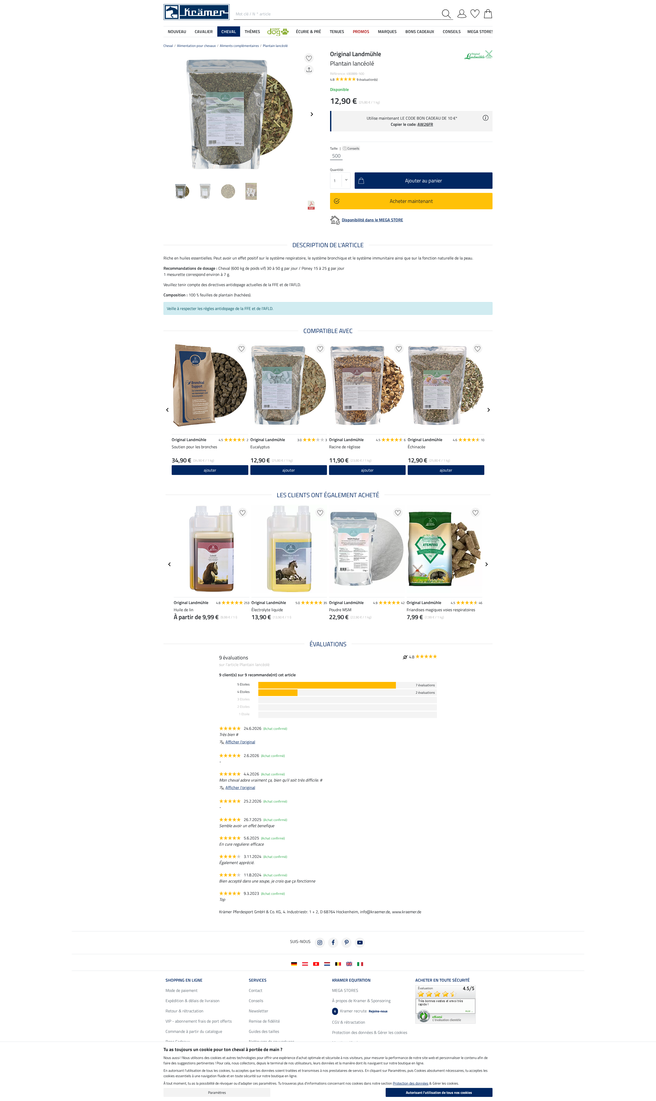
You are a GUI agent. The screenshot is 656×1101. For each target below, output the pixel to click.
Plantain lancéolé (275, 45)
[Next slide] (312, 114)
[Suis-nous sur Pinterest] (346, 943)
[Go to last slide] (167, 410)
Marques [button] (387, 31)
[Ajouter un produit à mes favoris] (309, 58)
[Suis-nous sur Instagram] (320, 943)
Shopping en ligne (184, 980)
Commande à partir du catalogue (194, 1031)
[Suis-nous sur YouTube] (360, 943)
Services (257, 980)
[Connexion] (461, 13)
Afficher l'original (240, 742)
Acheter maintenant (411, 201)
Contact (255, 990)
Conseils (353, 148)
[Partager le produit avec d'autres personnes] (309, 70)
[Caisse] (488, 13)
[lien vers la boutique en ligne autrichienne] (306, 963)
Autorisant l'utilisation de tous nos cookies (439, 1092)
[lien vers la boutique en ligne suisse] (317, 963)
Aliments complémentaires (239, 45)
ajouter (210, 470)
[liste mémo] (474, 13)
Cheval (168, 45)
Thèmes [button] (252, 31)
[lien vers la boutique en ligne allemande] (295, 963)
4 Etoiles (243, 691)
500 (336, 156)
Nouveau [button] (177, 31)
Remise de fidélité (264, 1021)
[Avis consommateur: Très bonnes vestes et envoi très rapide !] (445, 1004)
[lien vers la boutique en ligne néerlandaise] (328, 963)
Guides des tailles (264, 1031)
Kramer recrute (360, 1011)
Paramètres (217, 1092)
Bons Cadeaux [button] (419, 31)
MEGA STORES (480, 31)
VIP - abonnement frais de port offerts (199, 1021)
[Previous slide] (167, 114)
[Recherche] (447, 14)
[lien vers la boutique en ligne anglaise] (350, 963)
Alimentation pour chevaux (196, 45)
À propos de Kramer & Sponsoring (361, 1001)
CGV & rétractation (348, 1022)
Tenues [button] (337, 31)
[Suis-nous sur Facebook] (333, 943)
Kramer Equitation (351, 980)
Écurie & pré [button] (308, 31)
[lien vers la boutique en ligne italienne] (361, 963)
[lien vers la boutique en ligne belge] (339, 963)
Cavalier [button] (204, 31)
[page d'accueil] (196, 11)
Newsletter (258, 1011)
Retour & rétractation (184, 1011)
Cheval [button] (228, 31)
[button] (278, 31)
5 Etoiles (243, 684)
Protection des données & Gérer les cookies (369, 1032)
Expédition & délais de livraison (193, 1001)
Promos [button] (361, 31)
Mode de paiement (182, 990)
